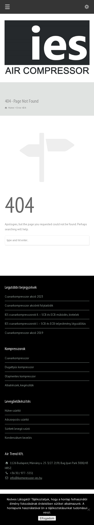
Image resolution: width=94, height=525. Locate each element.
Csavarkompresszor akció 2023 (24, 296)
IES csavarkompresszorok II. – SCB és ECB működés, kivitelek (42, 315)
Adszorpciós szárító (17, 419)
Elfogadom (47, 518)
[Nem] (88, 509)
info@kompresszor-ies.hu (26, 478)
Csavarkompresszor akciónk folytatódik (29, 305)
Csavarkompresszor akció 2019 (24, 333)
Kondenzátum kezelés (18, 438)
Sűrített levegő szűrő (17, 429)
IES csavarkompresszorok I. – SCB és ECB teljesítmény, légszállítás (45, 324)
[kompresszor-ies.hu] (47, 73)
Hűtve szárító (13, 410)
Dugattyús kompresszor (19, 367)
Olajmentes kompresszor (20, 376)
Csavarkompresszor (17, 358)
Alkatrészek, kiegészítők (19, 385)
